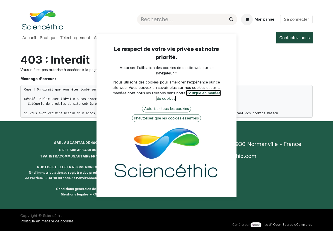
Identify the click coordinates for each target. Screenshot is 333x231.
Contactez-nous (294, 37)
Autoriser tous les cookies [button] (166, 108)
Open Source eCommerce (293, 224)
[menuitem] (29, 38)
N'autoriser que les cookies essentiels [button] (166, 118)
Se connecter (296, 19)
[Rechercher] (231, 19)
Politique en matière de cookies (47, 221)
